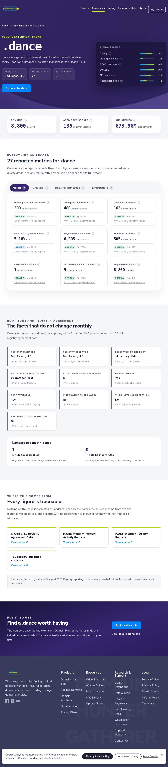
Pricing (111, 8)
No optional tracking (128, 756)
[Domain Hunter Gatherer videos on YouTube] (18, 701)
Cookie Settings (151, 691)
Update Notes (94, 703)
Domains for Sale (127, 8)
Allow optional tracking (97, 756)
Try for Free (157, 9)
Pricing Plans (69, 712)
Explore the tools (126, 625)
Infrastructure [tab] (102, 187)
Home (5, 25)
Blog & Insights (95, 691)
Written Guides (95, 685)
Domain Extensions (23, 25)
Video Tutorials (95, 679)
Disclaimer (148, 703)
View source (19, 542)
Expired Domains (71, 689)
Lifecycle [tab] (40, 187)
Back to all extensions (126, 633)
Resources (97, 8)
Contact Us (122, 740)
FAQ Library (93, 697)
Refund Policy (150, 697)
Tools (83, 8)
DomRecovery (70, 706)
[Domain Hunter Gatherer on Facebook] (7, 701)
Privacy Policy (150, 685)
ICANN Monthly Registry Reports (29, 221)
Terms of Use (150, 679)
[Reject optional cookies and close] (162, 753)
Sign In (143, 8)
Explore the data (16, 88)
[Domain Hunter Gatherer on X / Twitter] (12, 701)
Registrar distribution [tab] (69, 187)
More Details (150, 756)
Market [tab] (19, 187)
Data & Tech (122, 693)
